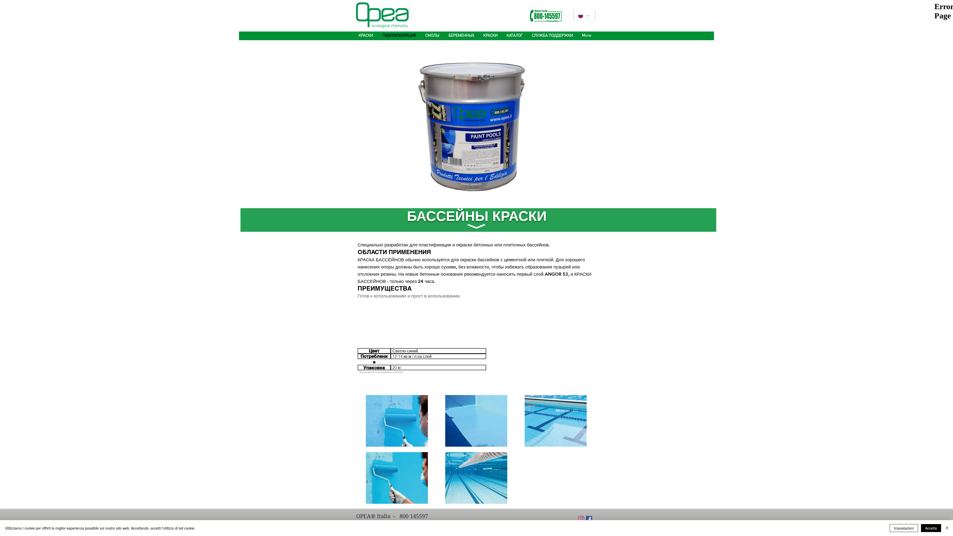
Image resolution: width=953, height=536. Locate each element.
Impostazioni (904, 528)
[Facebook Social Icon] (589, 519)
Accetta (931, 528)
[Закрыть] (947, 528)
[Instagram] (581, 519)
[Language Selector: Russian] (584, 15)
